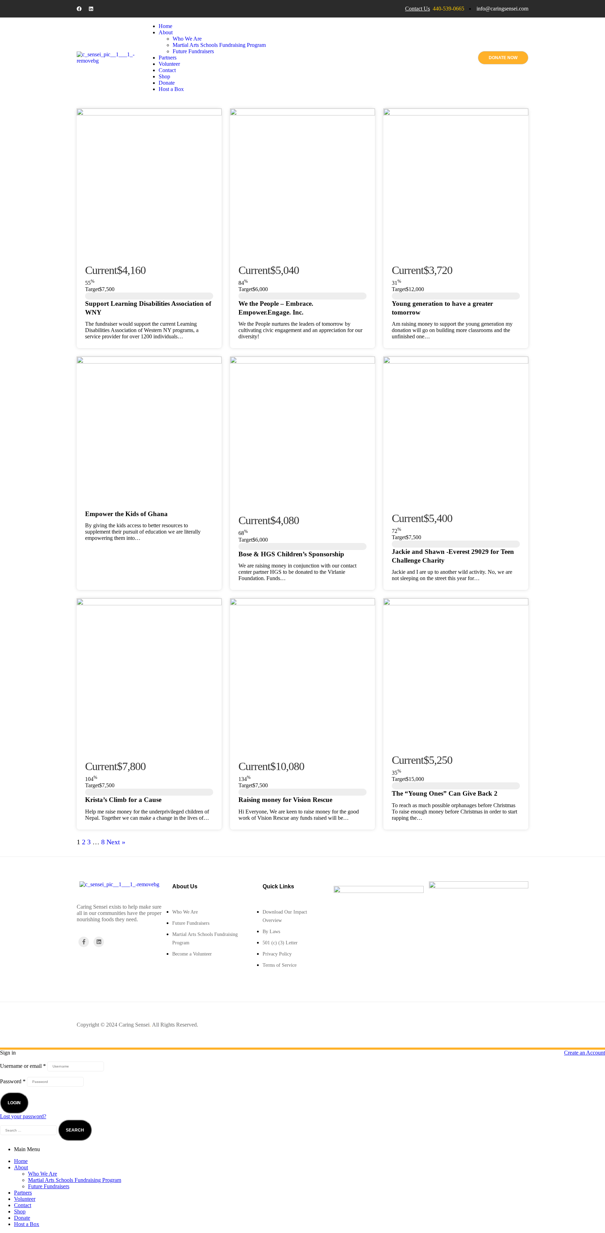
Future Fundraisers (48, 1186)
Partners (23, 1193)
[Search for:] (29, 1130)
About (21, 1167)
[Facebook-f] (83, 942)
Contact (22, 1205)
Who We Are (42, 1174)
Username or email (23, 1066)
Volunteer (24, 1199)
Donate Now (503, 57)
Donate (22, 1218)
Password (13, 1081)
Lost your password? (23, 1116)
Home (21, 1161)
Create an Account (584, 1053)
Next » (115, 842)
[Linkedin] (91, 8)
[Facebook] (79, 8)
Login (14, 1102)
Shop (20, 1211)
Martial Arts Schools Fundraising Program (74, 1180)
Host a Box (26, 1224)
